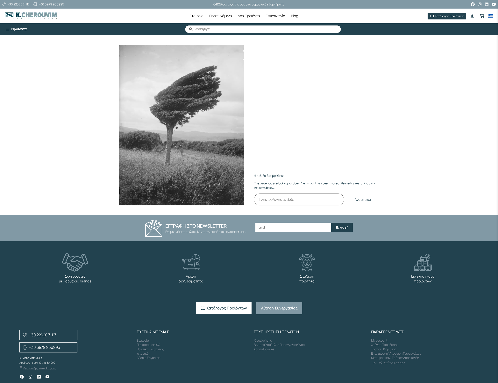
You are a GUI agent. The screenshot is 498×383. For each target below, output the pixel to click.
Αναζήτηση (363, 199)
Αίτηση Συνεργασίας (279, 308)
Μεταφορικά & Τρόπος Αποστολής (395, 358)
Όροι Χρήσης (263, 340)
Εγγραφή (342, 227)
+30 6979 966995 (51, 4)
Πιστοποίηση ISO (148, 345)
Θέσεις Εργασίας (149, 358)
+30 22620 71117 (18, 4)
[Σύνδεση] (472, 16)
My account (379, 340)
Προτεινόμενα (220, 15)
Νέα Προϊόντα (249, 15)
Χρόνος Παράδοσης (384, 345)
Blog (294, 15)
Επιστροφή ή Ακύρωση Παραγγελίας (396, 353)
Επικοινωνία (275, 15)
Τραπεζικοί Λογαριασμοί (388, 362)
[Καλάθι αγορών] (482, 16)
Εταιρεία (196, 15)
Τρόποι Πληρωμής (384, 349)
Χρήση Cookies (264, 349)
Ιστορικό (142, 353)
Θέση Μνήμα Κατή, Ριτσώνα (39, 368)
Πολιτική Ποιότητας (150, 349)
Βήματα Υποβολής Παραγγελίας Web (279, 345)
